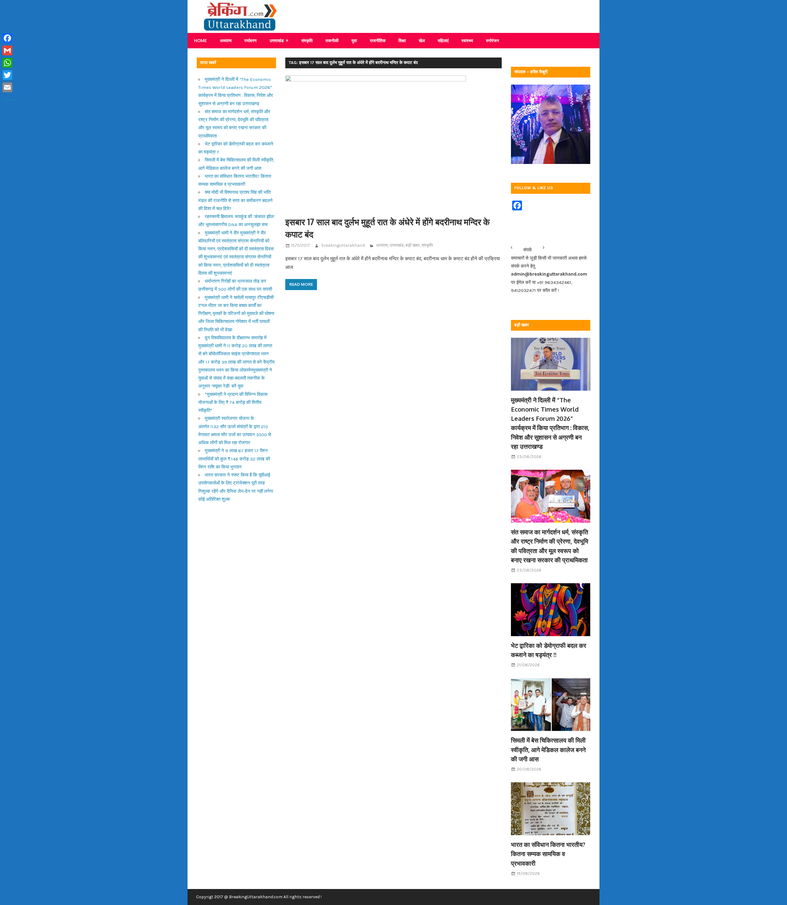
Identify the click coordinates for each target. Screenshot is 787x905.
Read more (301, 284)
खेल (422, 40)
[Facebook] (8, 38)
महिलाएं (443, 40)
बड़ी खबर (412, 245)
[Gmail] (8, 50)
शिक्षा (402, 40)
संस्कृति (307, 40)
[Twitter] (8, 75)
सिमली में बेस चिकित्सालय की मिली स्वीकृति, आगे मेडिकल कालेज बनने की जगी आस (548, 749)
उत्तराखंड (277, 40)
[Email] (8, 87)
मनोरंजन (492, 40)
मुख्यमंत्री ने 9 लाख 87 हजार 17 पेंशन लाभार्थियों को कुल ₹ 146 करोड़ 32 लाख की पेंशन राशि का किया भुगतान (234, 459)
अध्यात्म (225, 40)
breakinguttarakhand (343, 245)
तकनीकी (332, 40)
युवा (354, 40)
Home (200, 40)
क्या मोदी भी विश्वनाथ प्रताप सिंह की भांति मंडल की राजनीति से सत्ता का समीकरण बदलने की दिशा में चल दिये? (235, 200)
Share (8, 99)
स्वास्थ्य (467, 40)
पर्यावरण (250, 40)
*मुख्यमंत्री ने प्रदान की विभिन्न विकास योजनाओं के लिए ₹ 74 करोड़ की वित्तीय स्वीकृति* (232, 402)
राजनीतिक (378, 40)
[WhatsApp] (8, 63)
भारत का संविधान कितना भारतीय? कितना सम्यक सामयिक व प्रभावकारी (548, 853)
